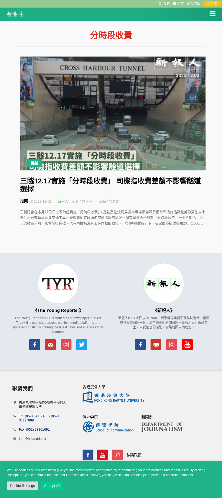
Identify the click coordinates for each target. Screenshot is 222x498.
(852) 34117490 (36, 416)
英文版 (195, 4)
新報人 (63, 201)
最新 (34, 163)
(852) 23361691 (38, 429)
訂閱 (213, 4)
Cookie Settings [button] (22, 486)
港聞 (24, 200)
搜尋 (166, 4)
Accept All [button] (52, 486)
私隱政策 (134, 455)
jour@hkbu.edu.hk (32, 439)
